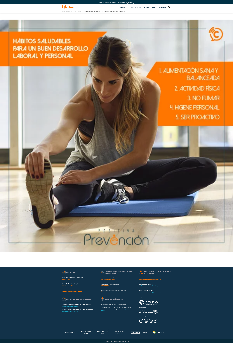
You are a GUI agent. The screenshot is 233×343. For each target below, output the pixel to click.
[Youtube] (155, 321)
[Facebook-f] (141, 321)
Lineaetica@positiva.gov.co (108, 279)
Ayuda (154, 7)
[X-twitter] (151, 321)
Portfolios (72, 11)
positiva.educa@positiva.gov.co (70, 311)
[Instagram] (146, 321)
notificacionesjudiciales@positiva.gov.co (150, 285)
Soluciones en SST (135, 7)
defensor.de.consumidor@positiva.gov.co (150, 292)
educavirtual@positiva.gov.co (70, 306)
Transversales (80, 11)
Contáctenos (162, 7)
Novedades (146, 7)
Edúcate (122, 7)
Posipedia (65, 11)
